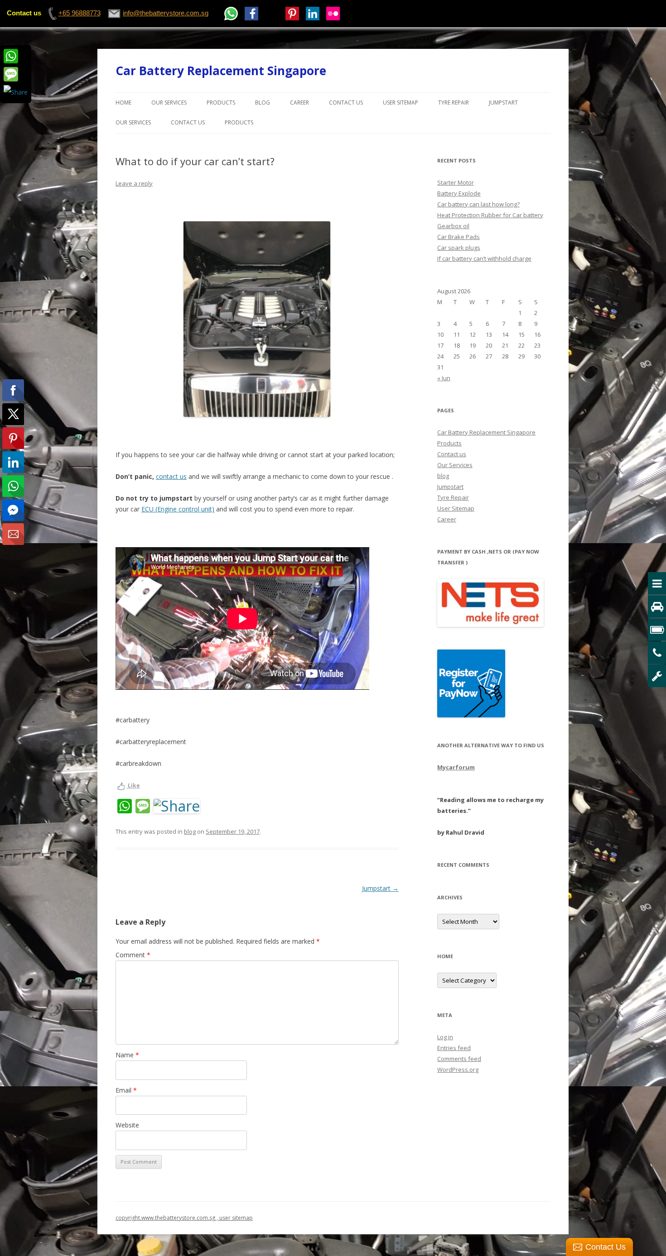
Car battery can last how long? (478, 204)
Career (299, 102)
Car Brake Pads (458, 237)
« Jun (443, 378)
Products (221, 102)
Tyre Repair (453, 102)
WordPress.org (457, 1069)
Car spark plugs (458, 248)
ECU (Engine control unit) (177, 509)
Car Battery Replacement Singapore (221, 70)
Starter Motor (455, 182)
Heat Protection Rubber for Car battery (490, 215)
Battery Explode (459, 193)
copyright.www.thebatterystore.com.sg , (167, 1218)
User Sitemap (400, 102)
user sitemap (236, 1218)
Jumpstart (503, 102)
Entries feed (454, 1048)
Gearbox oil (453, 226)
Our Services (169, 102)
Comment (133, 954)
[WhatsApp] (15, 56)
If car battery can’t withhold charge (484, 258)
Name (127, 1055)
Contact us (346, 102)
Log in (445, 1037)
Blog (262, 102)
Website (127, 1125)
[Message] (15, 74)
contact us (171, 476)
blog (190, 831)
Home (123, 102)
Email (126, 1090)
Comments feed (459, 1059)
